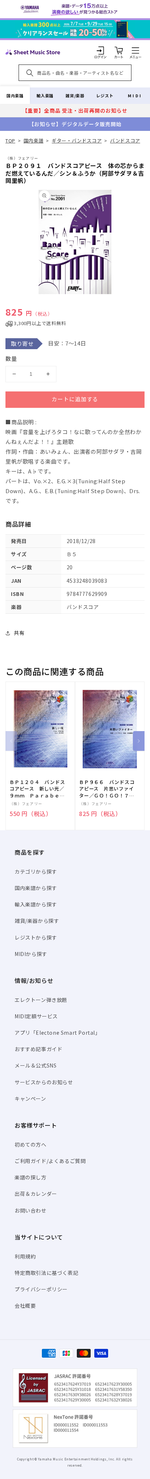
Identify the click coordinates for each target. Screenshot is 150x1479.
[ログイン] (100, 50)
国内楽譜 (15, 95)
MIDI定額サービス (36, 1016)
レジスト (105, 95)
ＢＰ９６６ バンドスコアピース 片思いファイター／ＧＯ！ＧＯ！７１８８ (107, 789)
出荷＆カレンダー (36, 1193)
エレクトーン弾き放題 (41, 999)
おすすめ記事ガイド (38, 1049)
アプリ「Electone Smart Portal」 (57, 1032)
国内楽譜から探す (36, 887)
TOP (10, 140)
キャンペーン (30, 1098)
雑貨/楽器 (75, 95)
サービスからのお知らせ (44, 1082)
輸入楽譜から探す (36, 904)
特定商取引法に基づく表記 (46, 1272)
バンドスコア (125, 140)
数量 (11, 358)
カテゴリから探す (36, 871)
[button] (135, 50)
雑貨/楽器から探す (37, 920)
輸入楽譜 (44, 95)
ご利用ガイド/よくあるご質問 (50, 1160)
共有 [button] (19, 632)
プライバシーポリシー (41, 1289)
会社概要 (25, 1305)
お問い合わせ (31, 1210)
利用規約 (25, 1256)
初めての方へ (31, 1144)
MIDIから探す (31, 953)
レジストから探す (36, 937)
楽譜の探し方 (31, 1177)
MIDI (135, 95)
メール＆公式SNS (35, 1065)
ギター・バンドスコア (77, 140)
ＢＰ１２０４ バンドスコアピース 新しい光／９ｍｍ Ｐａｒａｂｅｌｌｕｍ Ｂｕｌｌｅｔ (37, 789)
